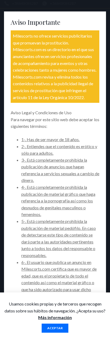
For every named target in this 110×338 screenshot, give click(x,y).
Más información (55, 317)
